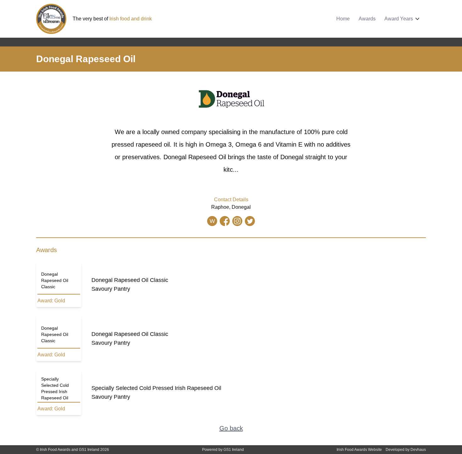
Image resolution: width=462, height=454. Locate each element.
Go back (231, 428)
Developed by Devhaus (406, 449)
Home (343, 18)
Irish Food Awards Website (359, 449)
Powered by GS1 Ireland (223, 449)
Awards (367, 18)
